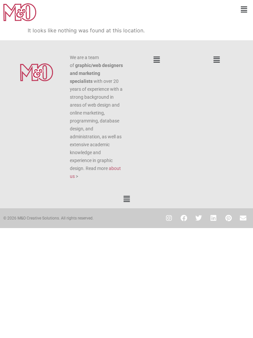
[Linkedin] (213, 218)
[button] (190, 9)
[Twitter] (198, 218)
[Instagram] (169, 218)
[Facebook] (183, 218)
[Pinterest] (228, 218)
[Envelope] (243, 218)
